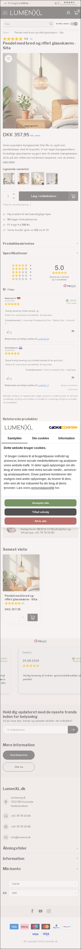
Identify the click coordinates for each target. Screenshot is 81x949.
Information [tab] (66, 438)
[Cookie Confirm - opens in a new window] (63, 427)
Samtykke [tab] (15, 438)
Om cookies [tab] (40, 438)
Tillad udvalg (40, 511)
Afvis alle (41, 521)
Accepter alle (40, 502)
